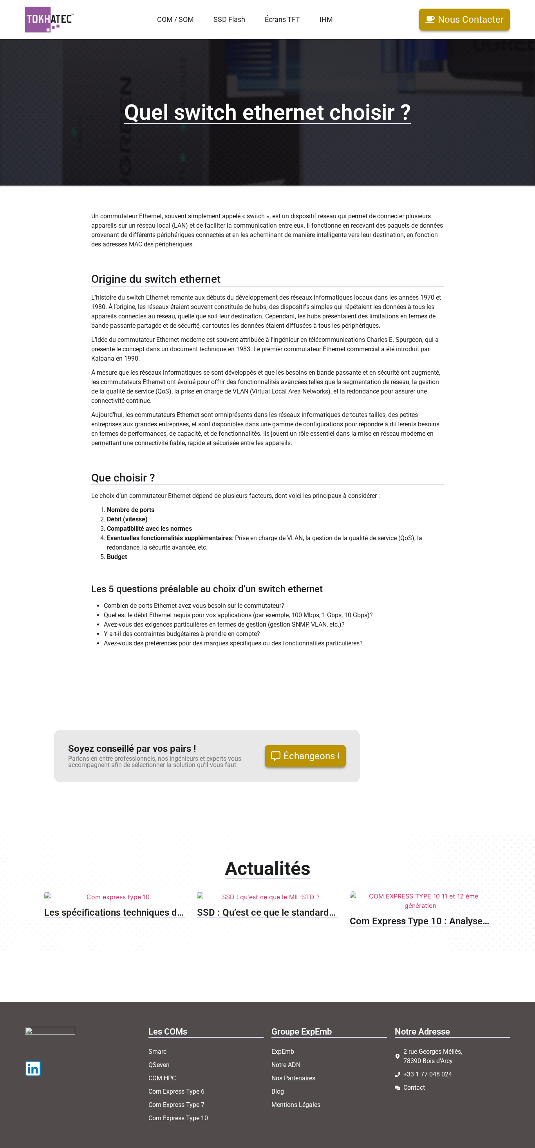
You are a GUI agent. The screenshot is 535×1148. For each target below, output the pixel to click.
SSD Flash (229, 19)
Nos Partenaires (293, 1078)
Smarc (157, 1051)
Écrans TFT (282, 19)
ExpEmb (282, 1051)
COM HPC (162, 1078)
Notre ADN (285, 1065)
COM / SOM (175, 19)
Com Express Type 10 (178, 1118)
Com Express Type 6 (176, 1091)
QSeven (159, 1065)
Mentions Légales (295, 1104)
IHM (326, 19)
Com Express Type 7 (176, 1104)
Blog (277, 1091)
